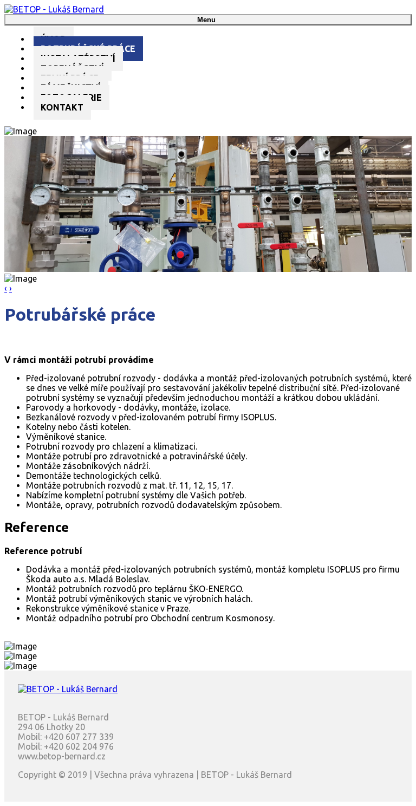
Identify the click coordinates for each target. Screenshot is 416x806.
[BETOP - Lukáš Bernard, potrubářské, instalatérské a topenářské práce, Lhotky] (54, 9)
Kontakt (62, 107)
